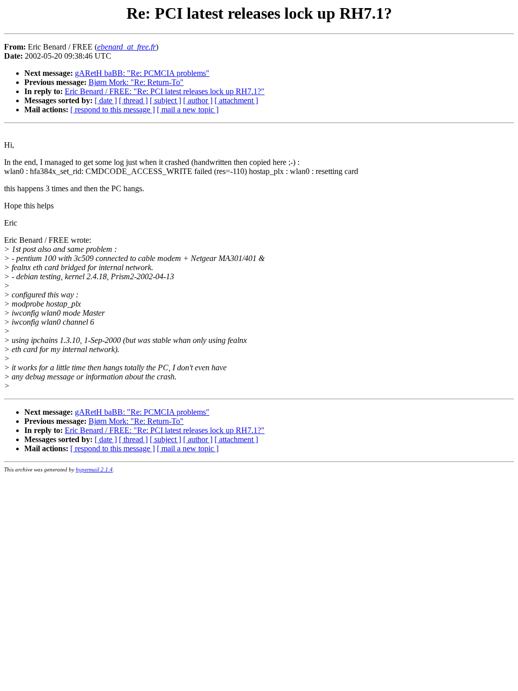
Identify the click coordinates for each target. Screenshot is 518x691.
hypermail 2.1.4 (94, 469)
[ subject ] (165, 100)
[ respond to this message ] (112, 109)
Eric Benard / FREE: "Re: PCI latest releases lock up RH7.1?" (165, 91)
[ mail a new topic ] (188, 109)
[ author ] (197, 100)
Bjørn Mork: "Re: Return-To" (136, 82)
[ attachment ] (236, 100)
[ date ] (106, 100)
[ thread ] (133, 100)
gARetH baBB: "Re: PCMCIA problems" (142, 73)
